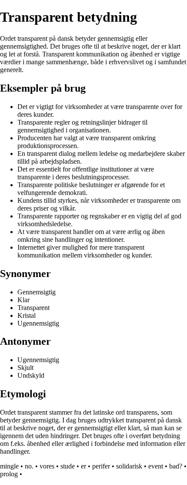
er (83, 466)
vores (47, 466)
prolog (9, 474)
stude (67, 466)
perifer (101, 466)
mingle (9, 466)
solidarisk (129, 466)
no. (29, 466)
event (155, 466)
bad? (175, 466)
